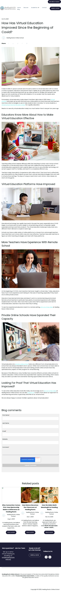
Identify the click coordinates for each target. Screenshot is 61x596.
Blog (18, 9)
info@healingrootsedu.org (8, 558)
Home (19, 7)
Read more (11, 532)
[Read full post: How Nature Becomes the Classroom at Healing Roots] (30, 495)
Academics (34, 7)
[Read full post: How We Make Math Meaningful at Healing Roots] (49, 495)
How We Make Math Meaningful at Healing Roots (49, 507)
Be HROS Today (54, 2)
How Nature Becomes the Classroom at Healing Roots (30, 507)
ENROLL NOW (55, 8)
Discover (26, 7)
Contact (44, 7)
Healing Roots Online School (15, 38)
